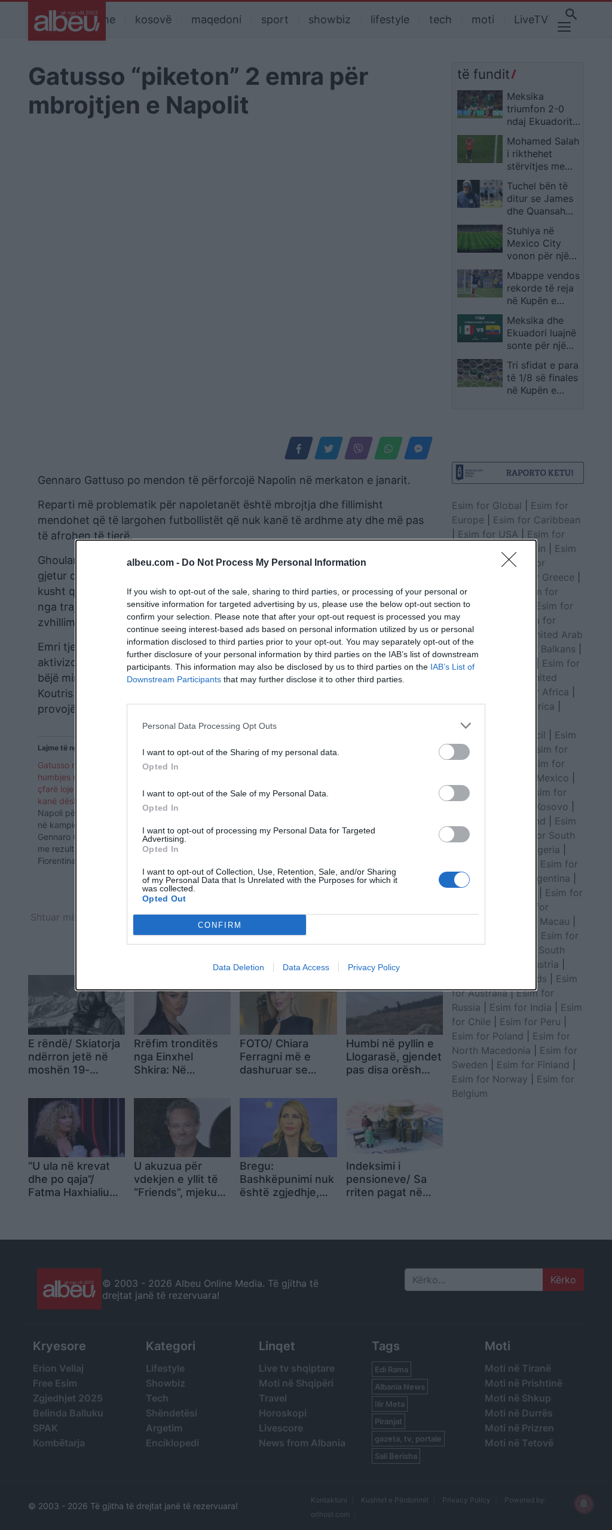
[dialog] (306, 765)
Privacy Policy (374, 967)
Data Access (306, 967)
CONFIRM (220, 925)
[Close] (512, 563)
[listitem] (306, 725)
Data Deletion (238, 967)
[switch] (454, 752)
